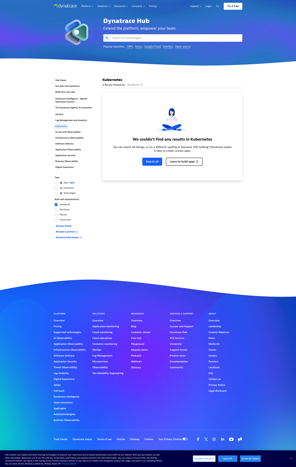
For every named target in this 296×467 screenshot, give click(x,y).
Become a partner (65, 232)
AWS (130, 46)
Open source (183, 46)
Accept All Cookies (250, 458)
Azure (138, 46)
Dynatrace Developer (67, 237)
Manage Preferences (204, 458)
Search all (152, 161)
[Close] (291, 458)
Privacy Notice (69, 464)
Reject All (227, 458)
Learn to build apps (182, 161)
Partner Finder (64, 226)
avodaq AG (133, 84)
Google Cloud (152, 46)
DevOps (168, 46)
